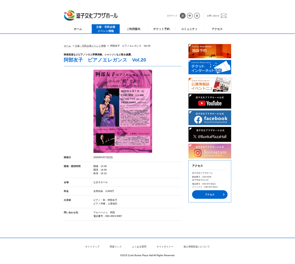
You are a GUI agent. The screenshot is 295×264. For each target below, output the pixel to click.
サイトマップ (92, 246)
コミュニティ (189, 28)
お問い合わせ (213, 16)
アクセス (217, 28)
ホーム (78, 28)
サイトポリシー (165, 246)
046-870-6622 (209, 184)
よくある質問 (139, 246)
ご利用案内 (133, 28)
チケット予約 (161, 28)
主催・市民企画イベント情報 (105, 28)
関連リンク (116, 246)
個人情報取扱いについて (197, 246)
